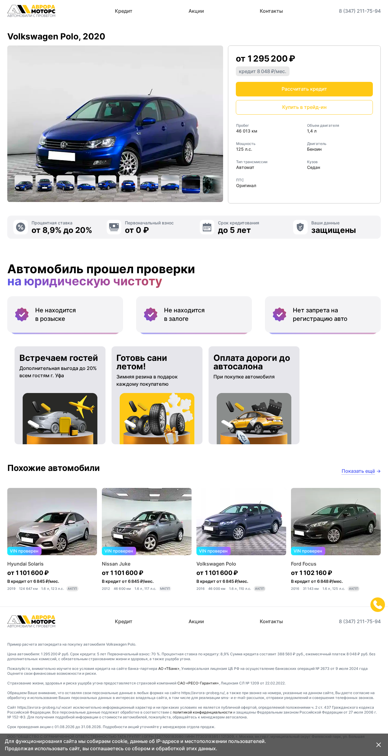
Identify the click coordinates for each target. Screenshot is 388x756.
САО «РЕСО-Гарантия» (198, 683)
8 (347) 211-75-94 (360, 11)
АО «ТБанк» (168, 668)
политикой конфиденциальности (202, 712)
